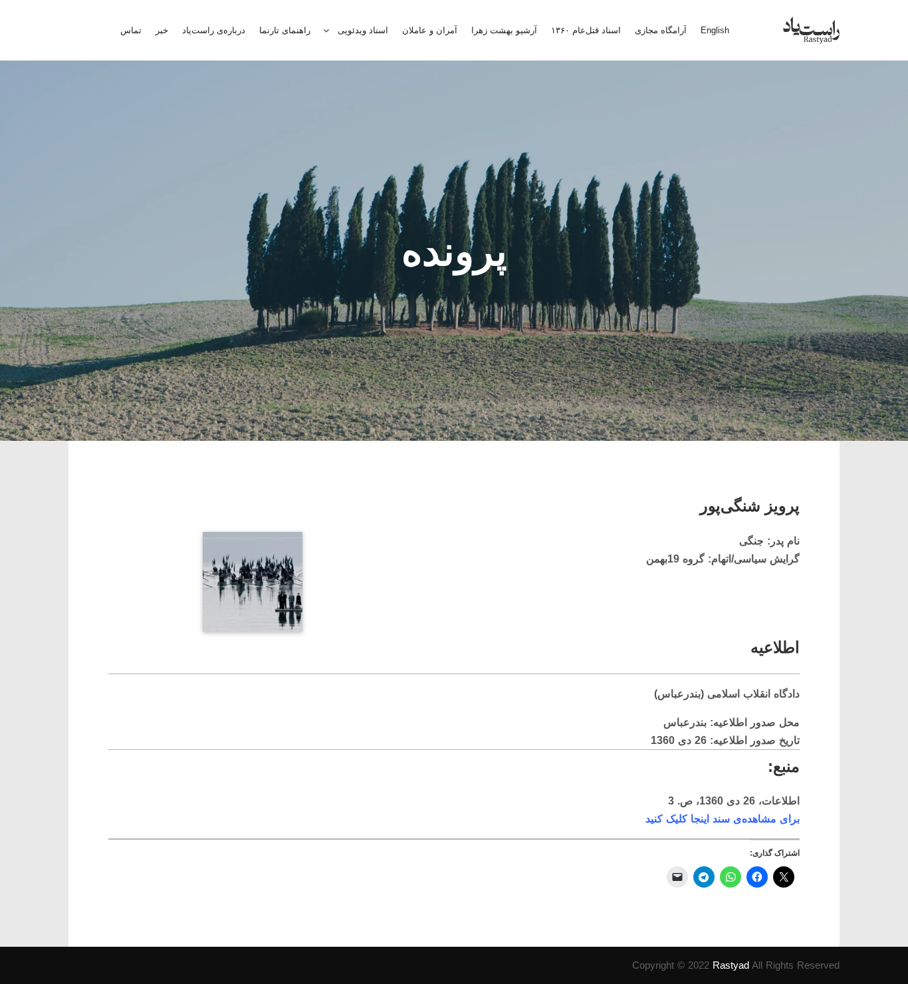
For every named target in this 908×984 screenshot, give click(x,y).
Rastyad (731, 965)
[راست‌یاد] (811, 30)
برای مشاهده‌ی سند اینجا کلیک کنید (722, 818)
